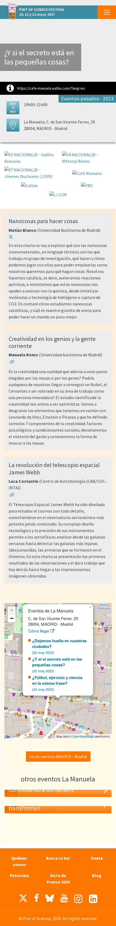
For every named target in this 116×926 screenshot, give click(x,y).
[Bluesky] (49, 899)
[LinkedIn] (93, 899)
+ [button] (11, 610)
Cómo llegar (39, 631)
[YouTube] (64, 898)
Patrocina (19, 875)
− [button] (11, 618)
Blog (96, 875)
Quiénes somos (19, 861)
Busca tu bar (58, 858)
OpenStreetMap (82, 736)
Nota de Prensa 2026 (58, 879)
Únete (97, 858)
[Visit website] (12, 363)
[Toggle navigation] (106, 12)
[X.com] (23, 899)
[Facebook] (36, 898)
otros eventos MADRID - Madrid (58, 756)
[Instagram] (78, 899)
